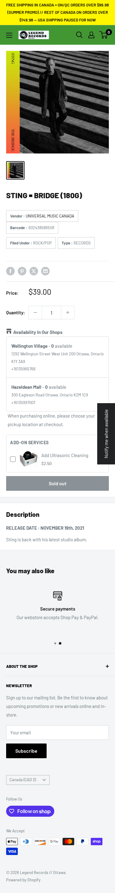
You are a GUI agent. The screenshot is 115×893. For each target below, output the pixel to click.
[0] (104, 35)
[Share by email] (45, 270)
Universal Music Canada (50, 216)
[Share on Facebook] (10, 270)
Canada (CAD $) (23, 779)
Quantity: (15, 312)
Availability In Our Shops (38, 332)
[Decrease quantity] (35, 312)
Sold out (58, 483)
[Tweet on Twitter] (33, 270)
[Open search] (79, 35)
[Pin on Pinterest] (22, 270)
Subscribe (26, 751)
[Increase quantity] (67, 312)
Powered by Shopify (23, 879)
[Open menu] (9, 35)
